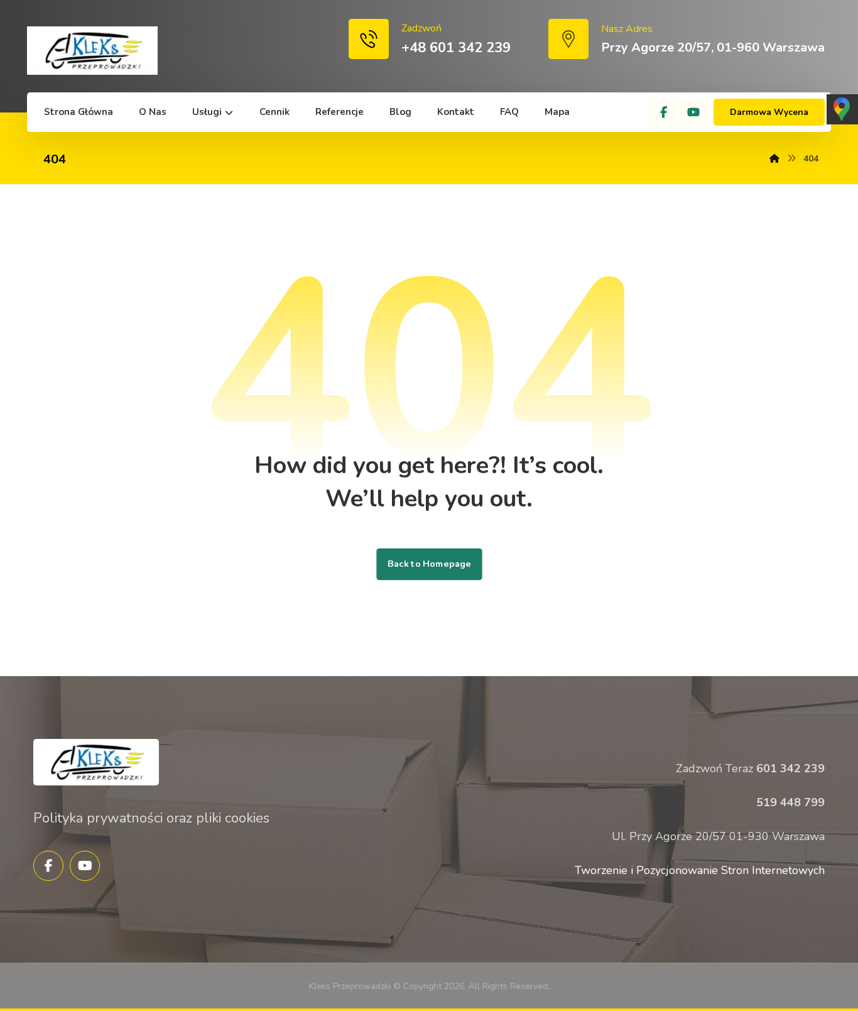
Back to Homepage (429, 564)
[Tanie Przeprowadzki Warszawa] (92, 50)
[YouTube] (693, 112)
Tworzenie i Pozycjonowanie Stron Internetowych (700, 870)
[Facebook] (664, 112)
